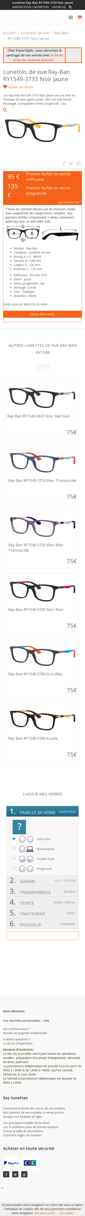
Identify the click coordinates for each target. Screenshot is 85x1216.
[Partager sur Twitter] (70, 164)
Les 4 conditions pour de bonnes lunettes (30, 1127)
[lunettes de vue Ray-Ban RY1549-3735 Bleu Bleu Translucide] (42, 526)
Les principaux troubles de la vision (26, 1123)
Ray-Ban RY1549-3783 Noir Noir (35, 609)
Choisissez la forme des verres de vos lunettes (34, 1108)
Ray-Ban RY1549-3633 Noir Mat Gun (38, 416)
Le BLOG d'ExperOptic (18, 1043)
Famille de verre (42, 811)
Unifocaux (43, 839)
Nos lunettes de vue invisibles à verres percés (33, 1112)
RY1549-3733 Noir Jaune (28, 38)
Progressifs (44, 869)
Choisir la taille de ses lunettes (23, 1131)
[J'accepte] (67, 1213)
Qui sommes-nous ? (16, 1029)
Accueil (9, 32)
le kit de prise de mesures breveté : (38, 57)
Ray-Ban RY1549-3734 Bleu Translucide (42, 480)
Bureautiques (45, 849)
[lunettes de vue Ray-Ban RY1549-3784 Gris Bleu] (42, 655)
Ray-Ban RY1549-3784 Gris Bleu (35, 673)
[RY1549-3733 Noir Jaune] (42, 128)
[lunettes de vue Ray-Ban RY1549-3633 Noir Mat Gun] (42, 398)
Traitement (42, 913)
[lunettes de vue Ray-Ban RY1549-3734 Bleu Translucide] (42, 462)
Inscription (41, 7)
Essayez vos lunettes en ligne (22, 1117)
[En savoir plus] (45, 1213)
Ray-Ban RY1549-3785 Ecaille (33, 738)
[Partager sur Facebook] (64, 164)
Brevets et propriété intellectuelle (25, 1033)
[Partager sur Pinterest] (78, 164)
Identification (21, 7)
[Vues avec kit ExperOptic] (73, 55)
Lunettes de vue (35, 32)
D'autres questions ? (16, 1039)
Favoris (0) (58, 7)
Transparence (42, 891)
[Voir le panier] (79, 18)
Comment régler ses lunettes (22, 1135)
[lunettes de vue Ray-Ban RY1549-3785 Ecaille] (42, 720)
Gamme (42, 880)
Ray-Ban (61, 32)
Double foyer (45, 859)
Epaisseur (42, 924)
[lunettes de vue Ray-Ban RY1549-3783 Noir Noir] (42, 591)
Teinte (42, 902)
